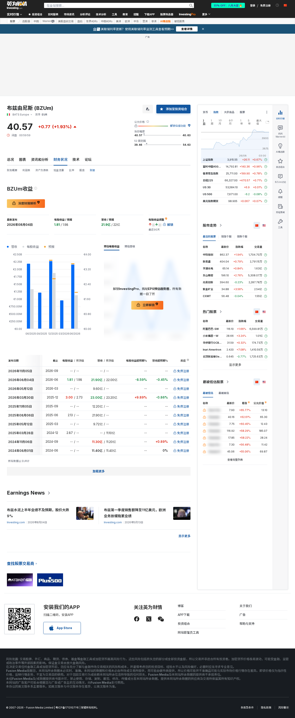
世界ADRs (91, 21)
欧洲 (127, 21)
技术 (76, 159)
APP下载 (184, 615)
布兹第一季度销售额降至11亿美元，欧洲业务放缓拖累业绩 (135, 513)
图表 (22, 159)
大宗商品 (229, 112)
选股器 (26, 21)
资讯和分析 (39, 159)
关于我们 (245, 606)
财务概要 (12, 170)
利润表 (26, 170)
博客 (181, 606)
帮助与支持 (247, 623)
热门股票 (210, 312)
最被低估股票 (213, 382)
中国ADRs (106, 21)
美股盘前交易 (66, 21)
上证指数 (208, 159)
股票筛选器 (166, 14)
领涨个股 (226, 236)
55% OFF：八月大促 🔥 (228, 5)
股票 (12, 21)
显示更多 (184, 536)
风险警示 (283, 707)
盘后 (79, 21)
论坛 (88, 159)
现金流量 (59, 170)
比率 (71, 170)
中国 (36, 21)
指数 (216, 112)
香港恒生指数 (210, 173)
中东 (136, 21)
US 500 (207, 194)
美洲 (118, 21)
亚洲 (145, 21)
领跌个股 (242, 236)
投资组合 (184, 623)
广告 (242, 615)
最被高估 (224, 393)
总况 (10, 159)
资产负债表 (41, 170)
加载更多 (99, 471)
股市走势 (210, 225)
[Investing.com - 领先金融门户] (17, 5)
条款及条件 (247, 707)
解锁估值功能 (178, 125)
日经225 (208, 180)
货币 (205, 112)
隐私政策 (266, 707)
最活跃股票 (209, 236)
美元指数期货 (210, 201)
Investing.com (16, 522)
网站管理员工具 (188, 632)
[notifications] (277, 5)
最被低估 (208, 393)
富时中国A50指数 (213, 166)
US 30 (207, 187)
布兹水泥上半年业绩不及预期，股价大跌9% (38, 513)
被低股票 (179, 21)
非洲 (154, 21)
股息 (82, 170)
